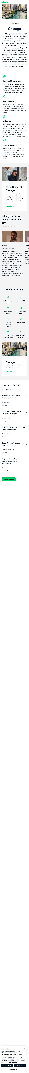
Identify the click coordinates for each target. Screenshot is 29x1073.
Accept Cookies (7, 1065)
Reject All (19, 1065)
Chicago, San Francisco (8, 470)
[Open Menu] (27, 2)
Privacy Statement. (13, 1062)
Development (6, 418)
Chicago (4, 405)
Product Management (8, 449)
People (4, 468)
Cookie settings (13, 1069)
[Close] (24, 1048)
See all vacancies (9, 479)
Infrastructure (6, 402)
